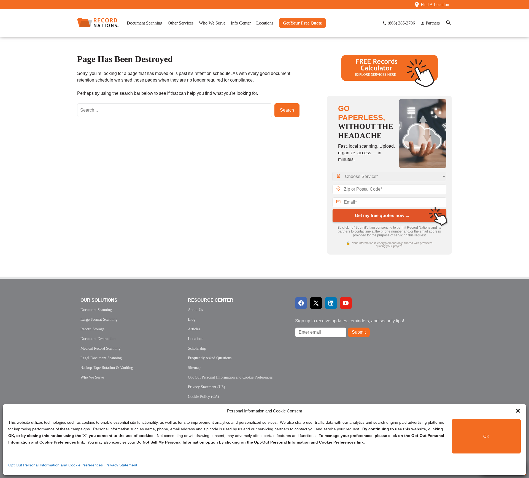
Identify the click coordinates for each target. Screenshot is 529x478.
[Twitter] (316, 303)
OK (486, 436)
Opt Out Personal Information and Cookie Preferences (55, 465)
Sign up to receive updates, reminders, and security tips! (349, 320)
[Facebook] (301, 303)
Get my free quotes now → (382, 215)
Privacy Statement (121, 465)
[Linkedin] (331, 303)
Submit (359, 332)
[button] (518, 411)
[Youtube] (346, 303)
